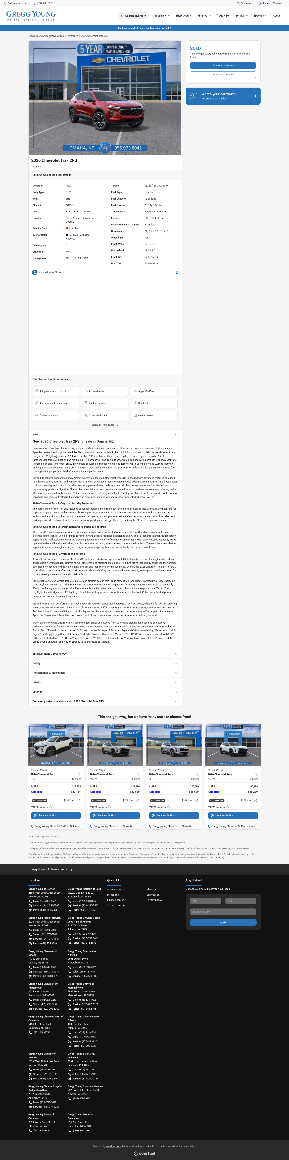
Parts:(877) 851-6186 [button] (84, 1008)
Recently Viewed (272, 3)
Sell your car (153, 894)
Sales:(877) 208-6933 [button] (84, 1037)
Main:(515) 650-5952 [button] (84, 967)
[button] (16, 3)
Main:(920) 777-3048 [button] (44, 1102)
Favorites (246, 3)
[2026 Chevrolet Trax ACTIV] (115, 745)
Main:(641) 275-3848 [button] (44, 929)
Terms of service (116, 905)
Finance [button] (202, 15)
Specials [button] (259, 15)
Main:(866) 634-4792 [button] (84, 999)
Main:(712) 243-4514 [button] (84, 1032)
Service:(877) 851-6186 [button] (85, 1004)
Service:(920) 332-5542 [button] (85, 905)
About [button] (276, 15)
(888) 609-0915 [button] (45, 3)
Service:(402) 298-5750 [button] (46, 1008)
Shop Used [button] (182, 15)
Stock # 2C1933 (156, 770)
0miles (195, 778)
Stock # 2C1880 (97, 770)
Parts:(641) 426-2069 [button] (45, 1078)
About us (152, 889)
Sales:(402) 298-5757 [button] (45, 1004)
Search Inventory (135, 15)
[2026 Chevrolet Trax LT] (174, 745)
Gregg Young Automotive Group (46, 35)
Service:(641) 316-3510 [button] (46, 1074)
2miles (254, 778)
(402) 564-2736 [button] (42, 1032)
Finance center (115, 899)
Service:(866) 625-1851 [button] (85, 976)
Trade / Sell (223, 15)
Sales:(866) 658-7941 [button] (84, 1074)
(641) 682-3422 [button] (42, 1130)
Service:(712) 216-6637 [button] (85, 938)
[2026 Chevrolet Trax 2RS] (56, 745)
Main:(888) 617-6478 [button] (44, 967)
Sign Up (223, 922)
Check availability (47, 815)
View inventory (115, 889)
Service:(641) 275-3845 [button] (46, 938)
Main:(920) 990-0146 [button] (84, 901)
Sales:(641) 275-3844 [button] (45, 934)
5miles (136, 778)
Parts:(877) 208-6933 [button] (84, 1045)
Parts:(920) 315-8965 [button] (84, 909)
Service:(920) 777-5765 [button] (46, 1106)
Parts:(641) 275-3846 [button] (45, 943)
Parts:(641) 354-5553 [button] (45, 909)
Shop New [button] (160, 15)
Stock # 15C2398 (39, 770)
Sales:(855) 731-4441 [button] (84, 971)
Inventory (72, 35)
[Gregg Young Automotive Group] (31, 16)
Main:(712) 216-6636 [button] (84, 933)
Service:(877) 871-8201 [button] (85, 1041)
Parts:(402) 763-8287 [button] (45, 976)
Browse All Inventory (223, 65)
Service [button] (240, 15)
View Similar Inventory (223, 74)
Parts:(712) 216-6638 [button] (84, 942)
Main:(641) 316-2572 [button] (44, 1069)
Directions (113, 894)
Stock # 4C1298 (215, 770)
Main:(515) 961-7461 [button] (84, 1069)
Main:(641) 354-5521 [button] (44, 901)
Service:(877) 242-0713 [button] (85, 1078)
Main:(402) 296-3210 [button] (44, 999)
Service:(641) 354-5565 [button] (46, 905)
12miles (76, 778)
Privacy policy (154, 899)
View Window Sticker (50, 272)
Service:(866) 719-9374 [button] (46, 971)
